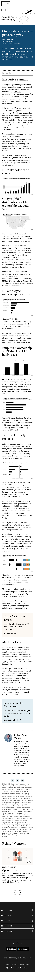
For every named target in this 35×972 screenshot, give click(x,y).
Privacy (14, 964)
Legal (7, 964)
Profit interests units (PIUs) (20, 446)
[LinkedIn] (13, 943)
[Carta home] (5, 3)
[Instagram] (17, 943)
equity (10, 84)
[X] (21, 943)
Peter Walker (20, 736)
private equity (14, 101)
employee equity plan (19, 608)
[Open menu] (33, 4)
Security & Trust (24, 964)
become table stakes (18, 118)
